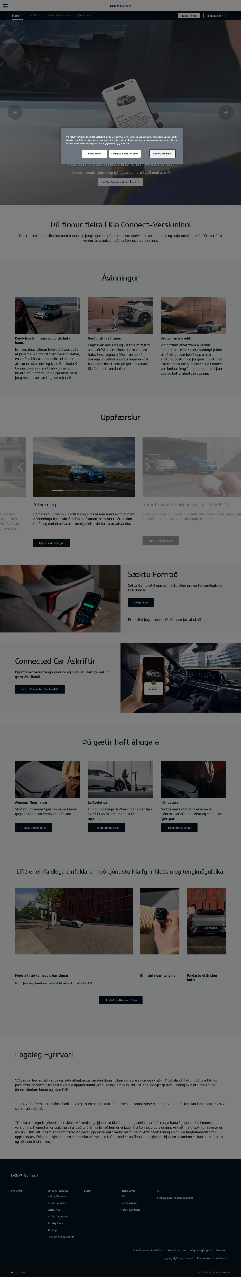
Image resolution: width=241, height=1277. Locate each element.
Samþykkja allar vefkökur (125, 153)
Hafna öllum (94, 153)
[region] (122, 146)
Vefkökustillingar (162, 153)
